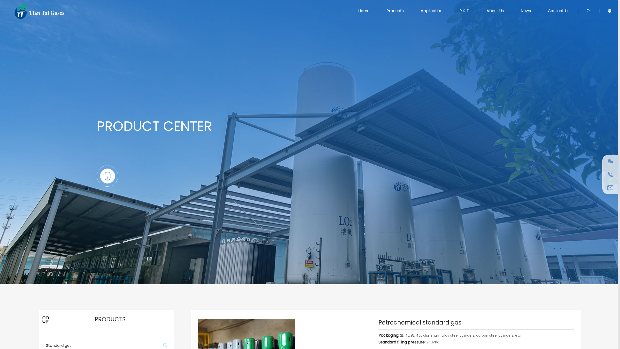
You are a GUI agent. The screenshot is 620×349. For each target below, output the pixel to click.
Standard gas (58, 345)
